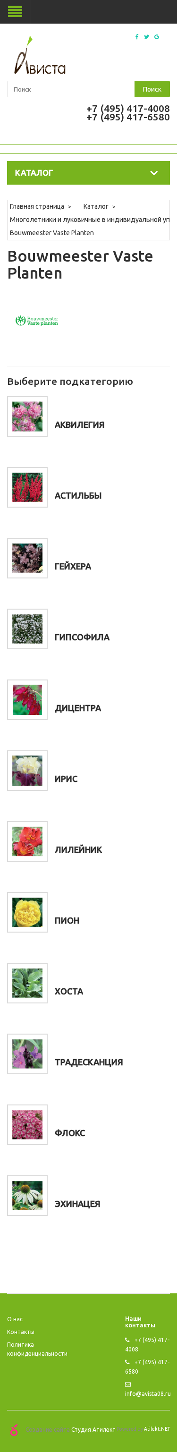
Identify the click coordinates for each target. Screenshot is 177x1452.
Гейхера (73, 566)
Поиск (152, 89)
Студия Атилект (93, 1430)
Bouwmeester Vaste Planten (52, 233)
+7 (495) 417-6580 (128, 116)
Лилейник (78, 849)
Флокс (70, 1133)
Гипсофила (82, 637)
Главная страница (37, 206)
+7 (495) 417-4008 (128, 108)
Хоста (69, 991)
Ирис (66, 778)
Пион (67, 920)
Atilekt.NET (157, 1429)
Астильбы (78, 495)
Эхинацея (78, 1203)
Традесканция (89, 1062)
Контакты (20, 1332)
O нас (15, 1319)
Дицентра (78, 708)
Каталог (96, 206)
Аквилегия (80, 424)
